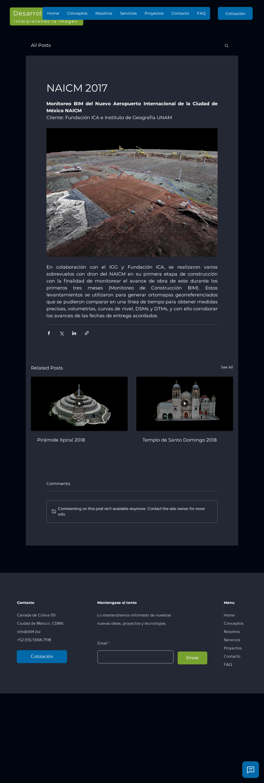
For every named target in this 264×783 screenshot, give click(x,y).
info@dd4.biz (29, 631)
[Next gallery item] (211, 193)
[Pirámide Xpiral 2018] (79, 404)
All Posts (41, 45)
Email (102, 643)
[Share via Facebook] (48, 333)
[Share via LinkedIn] (74, 333)
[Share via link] (86, 333)
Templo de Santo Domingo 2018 (180, 440)
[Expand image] (132, 192)
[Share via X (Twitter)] (61, 333)
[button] (226, 45)
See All (227, 367)
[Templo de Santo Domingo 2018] (184, 404)
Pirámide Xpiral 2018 (61, 440)
